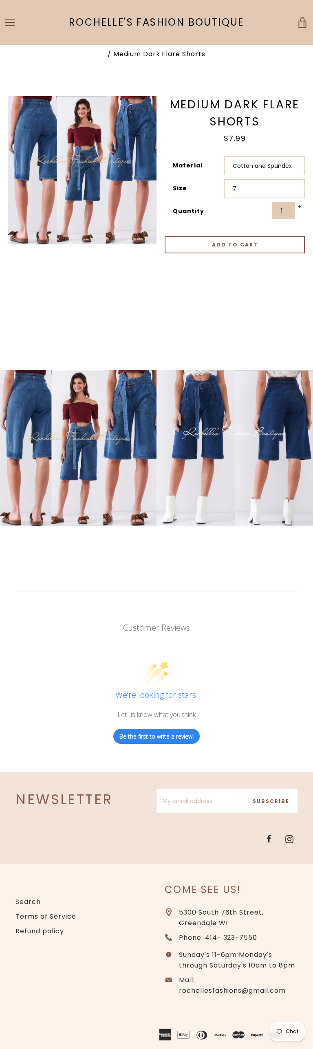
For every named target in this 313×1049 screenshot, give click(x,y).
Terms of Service (45, 916)
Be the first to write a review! (156, 736)
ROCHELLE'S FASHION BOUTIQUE (156, 23)
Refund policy (39, 931)
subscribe (271, 801)
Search (28, 901)
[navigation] (10, 22)
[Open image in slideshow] (82, 170)
